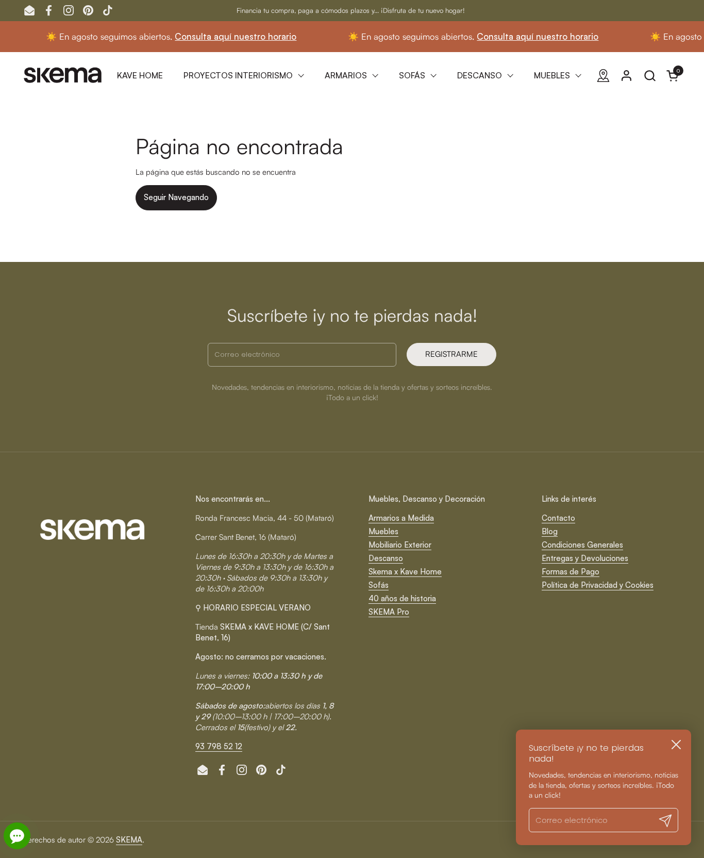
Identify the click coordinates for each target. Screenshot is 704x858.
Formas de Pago (570, 571)
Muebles (383, 531)
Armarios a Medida (401, 518)
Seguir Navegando (176, 197)
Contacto (558, 518)
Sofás (378, 585)
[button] (649, 75)
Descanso (385, 558)
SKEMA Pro (388, 612)
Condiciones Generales (582, 545)
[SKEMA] (63, 75)
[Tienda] (603, 75)
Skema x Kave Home (405, 571)
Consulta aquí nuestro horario (218, 36)
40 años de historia (402, 598)
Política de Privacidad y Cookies (597, 585)
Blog (550, 531)
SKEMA (129, 840)
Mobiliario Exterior (399, 545)
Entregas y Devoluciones (585, 558)
